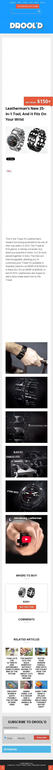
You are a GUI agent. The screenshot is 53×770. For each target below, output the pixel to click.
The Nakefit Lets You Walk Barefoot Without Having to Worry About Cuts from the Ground (26, 668)
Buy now (38, 101)
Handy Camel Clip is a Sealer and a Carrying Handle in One (26, 698)
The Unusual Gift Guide (27, 6)
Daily (9, 738)
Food (31, 2)
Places (42, 2)
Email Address (11, 728)
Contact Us (11, 765)
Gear (19, 2)
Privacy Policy (26, 765)
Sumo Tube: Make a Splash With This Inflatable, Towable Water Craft (41, 699)
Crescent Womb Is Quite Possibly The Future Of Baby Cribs (12, 698)
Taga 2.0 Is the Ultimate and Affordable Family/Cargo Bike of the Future (13, 666)
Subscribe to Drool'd (39, 765)
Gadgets (13, 2)
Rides (36, 2)
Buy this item (27, 607)
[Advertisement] (26, 69)
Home (25, 2)
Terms (18, 765)
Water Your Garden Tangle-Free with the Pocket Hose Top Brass (41, 666)
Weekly (21, 738)
